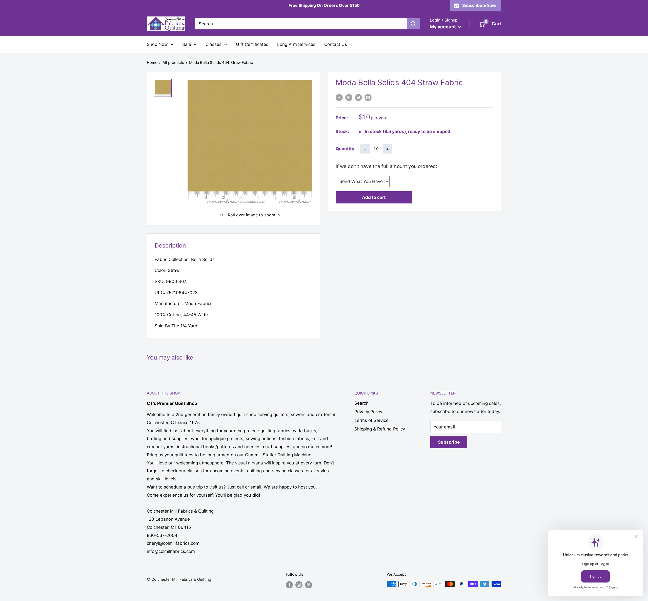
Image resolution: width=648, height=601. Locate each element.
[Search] (413, 23)
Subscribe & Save (479, 5)
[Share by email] (368, 97)
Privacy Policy (368, 411)
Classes (213, 44)
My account (443, 26)
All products (173, 62)
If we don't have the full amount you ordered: (386, 166)
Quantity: (346, 148)
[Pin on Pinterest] (348, 97)
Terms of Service (371, 420)
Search (361, 403)
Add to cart (374, 197)
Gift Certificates (252, 44)
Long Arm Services (296, 44)
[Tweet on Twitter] (358, 97)
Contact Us (335, 44)
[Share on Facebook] (339, 97)
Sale (186, 44)
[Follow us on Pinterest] (308, 584)
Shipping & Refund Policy (379, 428)
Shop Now (157, 44)
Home (152, 62)
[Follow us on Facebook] (289, 584)
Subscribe (449, 442)
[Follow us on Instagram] (298, 584)
